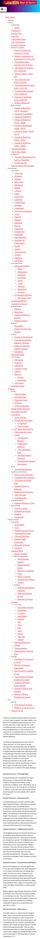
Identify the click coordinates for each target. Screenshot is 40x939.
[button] (10, 22)
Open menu (10, 17)
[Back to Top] (36, 934)
